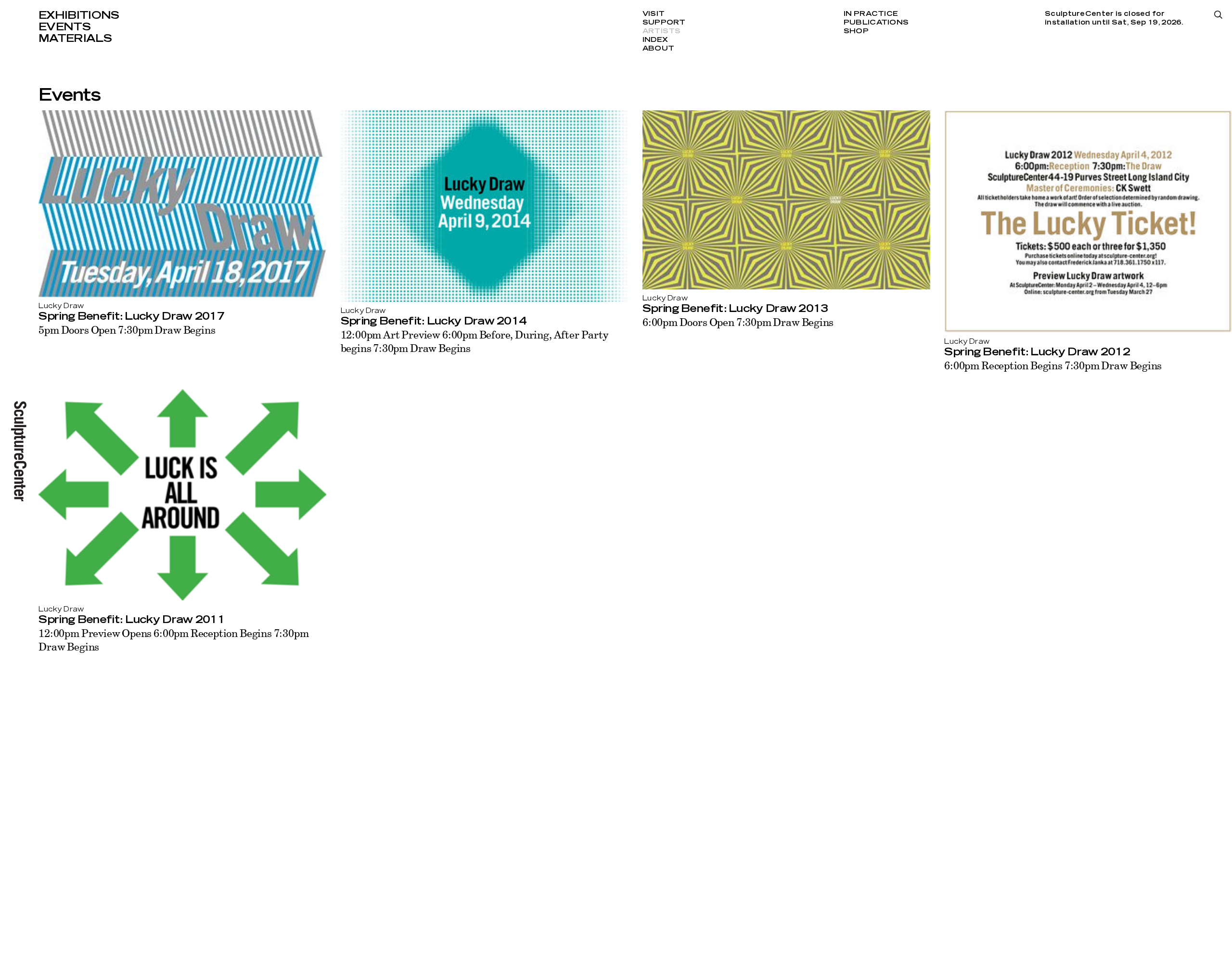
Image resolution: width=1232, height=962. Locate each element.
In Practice (871, 14)
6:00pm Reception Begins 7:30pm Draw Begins (1053, 365)
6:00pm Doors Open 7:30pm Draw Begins (738, 322)
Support (664, 22)
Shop (856, 31)
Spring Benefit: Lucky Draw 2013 (735, 308)
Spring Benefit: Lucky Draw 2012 (1037, 352)
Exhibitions (78, 15)
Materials (75, 38)
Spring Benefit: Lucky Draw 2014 (433, 321)
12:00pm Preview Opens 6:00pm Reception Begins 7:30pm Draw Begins (173, 639)
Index (655, 40)
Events (64, 27)
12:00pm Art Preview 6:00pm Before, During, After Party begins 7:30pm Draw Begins (474, 341)
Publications (876, 22)
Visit (653, 14)
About (658, 48)
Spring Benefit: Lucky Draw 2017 (131, 316)
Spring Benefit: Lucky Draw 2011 (131, 619)
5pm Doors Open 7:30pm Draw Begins (126, 330)
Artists (661, 31)
